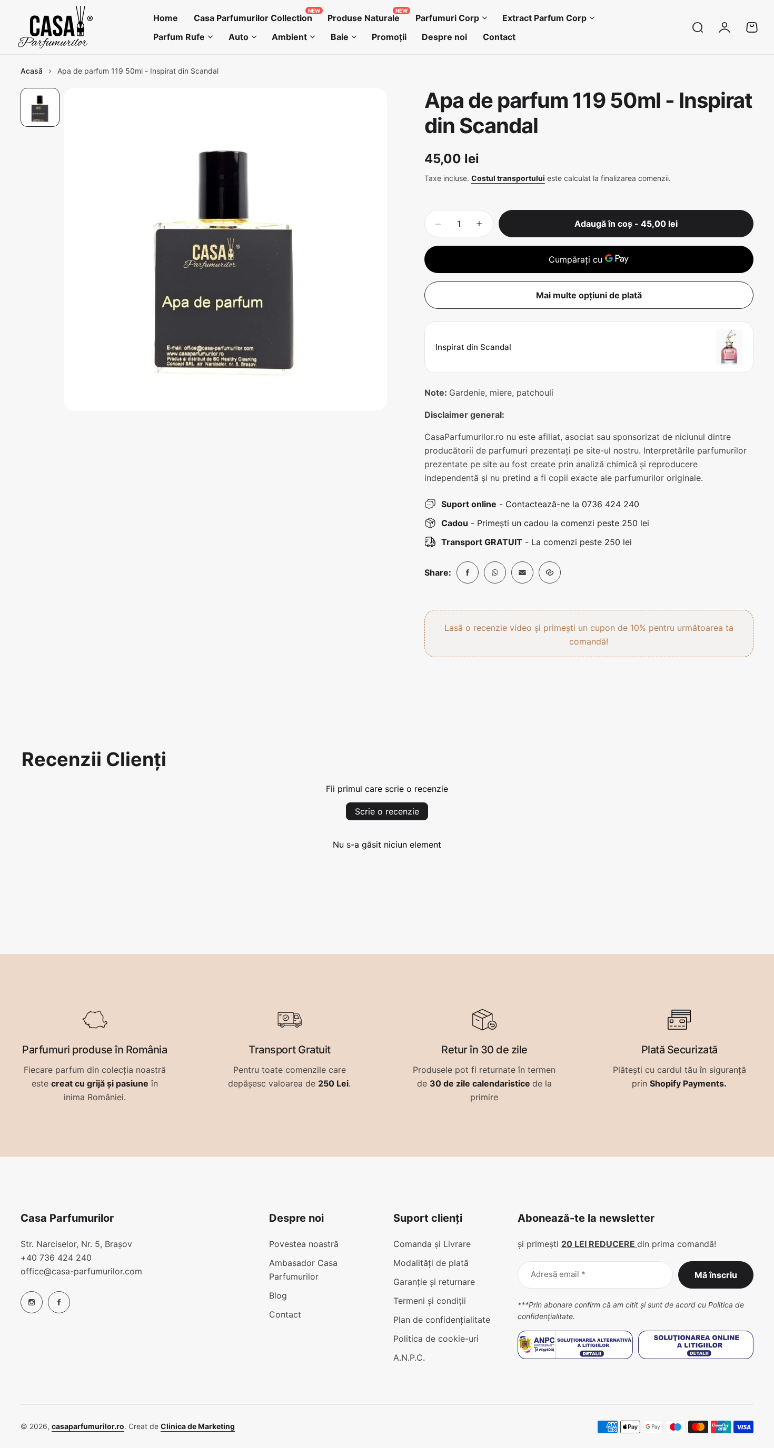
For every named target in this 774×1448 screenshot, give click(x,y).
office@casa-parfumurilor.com (81, 1271)
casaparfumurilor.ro (88, 1426)
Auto (239, 37)
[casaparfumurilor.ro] (55, 27)
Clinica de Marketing (198, 1426)
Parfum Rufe (179, 37)
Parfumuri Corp (447, 18)
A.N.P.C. (409, 1357)
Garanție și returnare (434, 1281)
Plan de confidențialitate (441, 1319)
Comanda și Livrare (432, 1244)
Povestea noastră (304, 1244)
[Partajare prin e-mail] (522, 572)
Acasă (32, 70)
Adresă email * (558, 1274)
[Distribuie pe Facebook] (468, 572)
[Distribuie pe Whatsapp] (495, 572)
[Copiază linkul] (550, 572)
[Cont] (724, 27)
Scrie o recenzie (387, 811)
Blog (278, 1295)
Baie (340, 37)
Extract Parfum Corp (544, 18)
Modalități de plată (431, 1263)
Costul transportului (508, 178)
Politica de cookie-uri (436, 1338)
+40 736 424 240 (56, 1257)
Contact (285, 1314)
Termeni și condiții (429, 1300)
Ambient (289, 37)
